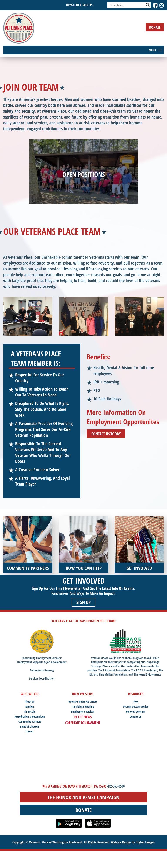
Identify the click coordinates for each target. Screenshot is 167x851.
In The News (83, 717)
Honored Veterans (135, 711)
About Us (30, 701)
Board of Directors (29, 726)
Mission (29, 706)
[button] (152, 50)
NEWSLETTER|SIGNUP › (79, 5)
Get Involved (83, 581)
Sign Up (83, 602)
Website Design (121, 842)
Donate (154, 27)
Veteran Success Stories (135, 706)
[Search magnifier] (148, 5)
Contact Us (135, 716)
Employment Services (82, 711)
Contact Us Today (106, 433)
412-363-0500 (116, 786)
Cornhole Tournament (82, 722)
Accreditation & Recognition (30, 716)
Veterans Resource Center (82, 701)
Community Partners (29, 721)
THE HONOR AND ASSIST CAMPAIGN (83, 797)
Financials (29, 711)
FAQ (136, 701)
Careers (30, 731)
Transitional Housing (82, 706)
